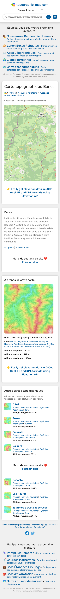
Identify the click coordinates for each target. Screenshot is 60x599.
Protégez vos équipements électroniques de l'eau (31, 568)
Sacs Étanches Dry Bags (24, 567)
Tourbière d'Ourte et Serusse (30, 507)
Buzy (27, 513)
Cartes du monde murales (25, 581)
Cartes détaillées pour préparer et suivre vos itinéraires (30, 68)
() (29, 344)
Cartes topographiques (23, 67)
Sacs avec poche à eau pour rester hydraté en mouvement (32, 575)
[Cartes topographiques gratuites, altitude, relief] (5, 93)
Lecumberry (30, 437)
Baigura (17, 445)
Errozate (18, 432)
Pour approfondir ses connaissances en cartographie (31, 54)
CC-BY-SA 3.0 (22, 247)
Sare (27, 410)
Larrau (27, 485)
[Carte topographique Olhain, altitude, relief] (7, 408)
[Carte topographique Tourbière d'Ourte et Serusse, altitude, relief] (7, 511)
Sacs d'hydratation (20, 574)
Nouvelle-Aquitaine (29, 407)
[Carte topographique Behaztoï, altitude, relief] (7, 484)
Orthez (28, 499)
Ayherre (28, 424)
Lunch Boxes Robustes (23, 45)
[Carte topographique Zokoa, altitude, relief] (7, 422)
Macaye (28, 451)
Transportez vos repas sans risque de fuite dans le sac (32, 47)
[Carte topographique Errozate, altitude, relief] (7, 436)
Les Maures (19, 493)
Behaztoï (18, 480)
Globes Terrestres (19, 59)
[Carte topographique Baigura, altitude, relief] (7, 449)
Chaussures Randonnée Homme (29, 36)
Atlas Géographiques (21, 52)
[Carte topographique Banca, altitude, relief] (28, 309)
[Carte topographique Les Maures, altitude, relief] (7, 497)
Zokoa (16, 418)
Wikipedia (9, 247)
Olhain (16, 404)
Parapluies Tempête (20, 553)
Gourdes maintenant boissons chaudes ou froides (32, 561)
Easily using (31, 192)
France (16, 407)
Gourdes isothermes (21, 560)
